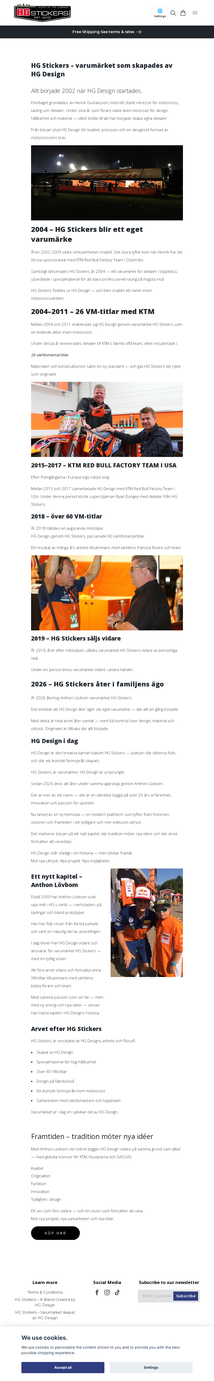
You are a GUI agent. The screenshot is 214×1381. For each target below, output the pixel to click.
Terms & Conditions (45, 1292)
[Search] (173, 13)
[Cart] (183, 13)
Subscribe (185, 1296)
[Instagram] (107, 1292)
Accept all (63, 1367)
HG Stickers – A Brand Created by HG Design (45, 1302)
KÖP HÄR (55, 1233)
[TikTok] (117, 1292)
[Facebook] (97, 1292)
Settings (151, 1367)
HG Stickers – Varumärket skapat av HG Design (45, 1315)
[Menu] (195, 13)
